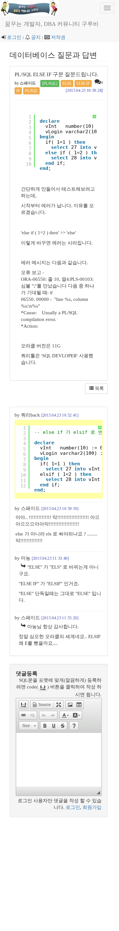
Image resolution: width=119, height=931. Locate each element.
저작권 (58, 37)
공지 (36, 37)
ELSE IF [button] (83, 83)
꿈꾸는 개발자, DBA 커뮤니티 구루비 (52, 24)
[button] (23, 705)
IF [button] (18, 91)
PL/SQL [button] (31, 91)
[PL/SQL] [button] (49, 83)
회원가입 (92, 807)
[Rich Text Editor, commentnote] (58, 760)
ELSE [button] (67, 83)
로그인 (14, 37)
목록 (99, 388)
